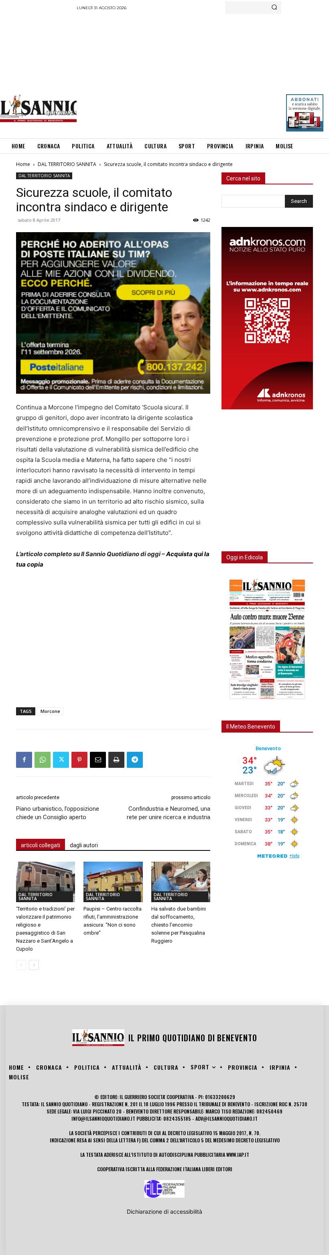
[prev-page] (21, 965)
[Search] (274, 7)
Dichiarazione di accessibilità (164, 1211)
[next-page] (34, 965)
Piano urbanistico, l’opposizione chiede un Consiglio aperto (57, 813)
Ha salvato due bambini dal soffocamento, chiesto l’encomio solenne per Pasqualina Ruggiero (178, 925)
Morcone (50, 711)
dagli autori (84, 845)
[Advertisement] (203, 74)
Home (23, 164)
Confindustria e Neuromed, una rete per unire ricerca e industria (168, 813)
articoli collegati (40, 845)
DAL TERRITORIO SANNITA (67, 164)
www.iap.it (237, 1154)
